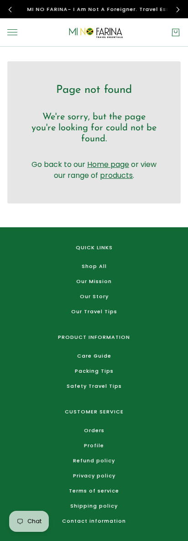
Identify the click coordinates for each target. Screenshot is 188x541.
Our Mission (94, 281)
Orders (94, 430)
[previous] (10, 9)
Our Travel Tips (94, 311)
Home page (108, 164)
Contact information (94, 521)
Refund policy (94, 460)
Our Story (94, 296)
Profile (94, 445)
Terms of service (94, 490)
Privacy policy (94, 475)
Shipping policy (94, 505)
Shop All (94, 266)
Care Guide (94, 355)
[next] (178, 9)
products (116, 175)
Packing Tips (94, 371)
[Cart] (176, 32)
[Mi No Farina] (94, 32)
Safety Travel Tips (94, 386)
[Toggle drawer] (12, 32)
